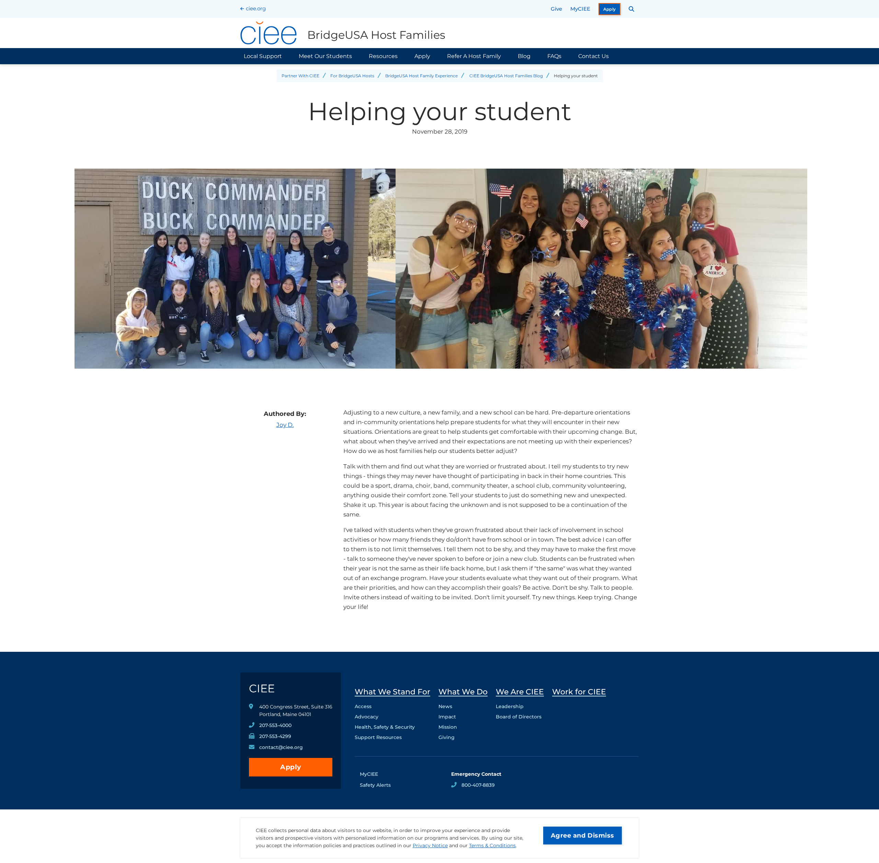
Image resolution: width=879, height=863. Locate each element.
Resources (383, 56)
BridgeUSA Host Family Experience (421, 75)
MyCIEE (580, 8)
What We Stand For (392, 691)
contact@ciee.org (281, 747)
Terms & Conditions (492, 845)
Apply (609, 9)
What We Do (463, 691)
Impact (447, 717)
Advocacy (366, 717)
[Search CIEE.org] (632, 9)
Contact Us (593, 56)
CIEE (262, 688)
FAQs (554, 56)
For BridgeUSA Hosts (352, 75)
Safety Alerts (375, 785)
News (445, 706)
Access (363, 706)
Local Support (263, 56)
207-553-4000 (275, 725)
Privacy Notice (430, 845)
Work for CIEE (579, 691)
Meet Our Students (325, 56)
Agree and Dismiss (582, 835)
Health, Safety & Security (385, 727)
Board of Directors (518, 717)
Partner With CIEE (300, 75)
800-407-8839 (478, 785)
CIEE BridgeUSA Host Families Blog (506, 75)
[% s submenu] (392, 739)
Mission (447, 727)
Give (556, 8)
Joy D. (285, 424)
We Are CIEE (520, 691)
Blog (524, 56)
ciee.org (256, 8)
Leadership (510, 706)
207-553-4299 (275, 736)
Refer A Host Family (474, 56)
